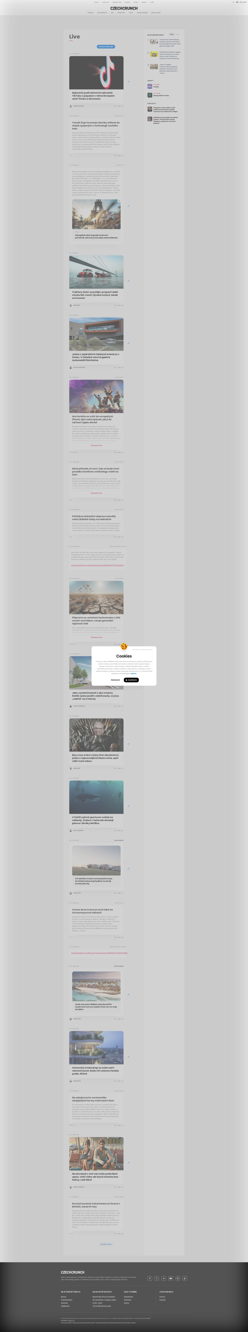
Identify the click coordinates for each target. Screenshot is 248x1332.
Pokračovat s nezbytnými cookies (143, 649)
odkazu (133, 674)
